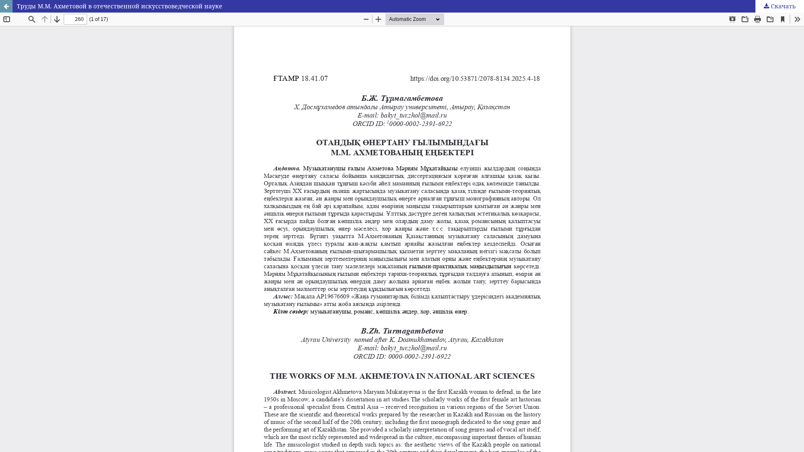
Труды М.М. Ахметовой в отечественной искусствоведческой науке (119, 6)
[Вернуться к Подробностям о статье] (6, 6)
